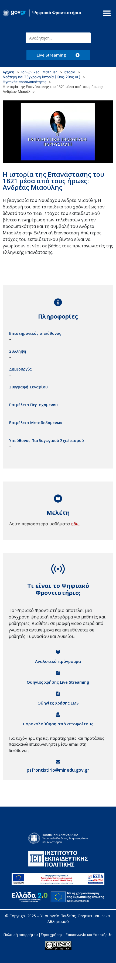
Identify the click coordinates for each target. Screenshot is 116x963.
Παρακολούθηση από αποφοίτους (58, 723)
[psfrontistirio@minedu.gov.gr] (58, 762)
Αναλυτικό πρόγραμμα (58, 661)
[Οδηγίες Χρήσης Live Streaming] (58, 673)
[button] (106, 12)
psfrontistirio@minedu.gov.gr (58, 770)
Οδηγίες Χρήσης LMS (58, 703)
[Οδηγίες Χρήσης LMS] (58, 694)
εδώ (75, 523)
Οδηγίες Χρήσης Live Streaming (58, 682)
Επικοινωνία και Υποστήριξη (89, 934)
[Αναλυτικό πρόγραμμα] (58, 652)
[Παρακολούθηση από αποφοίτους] (58, 714)
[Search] (85, 37)
